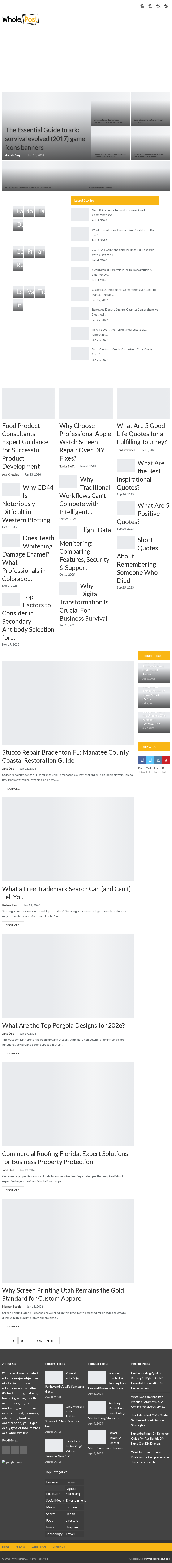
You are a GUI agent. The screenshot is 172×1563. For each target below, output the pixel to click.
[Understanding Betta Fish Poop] (128, 176)
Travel (70, 1534)
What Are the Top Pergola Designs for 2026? (63, 1025)
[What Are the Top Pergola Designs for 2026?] (68, 975)
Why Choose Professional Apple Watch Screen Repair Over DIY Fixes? (85, 442)
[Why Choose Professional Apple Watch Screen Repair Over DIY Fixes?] (85, 403)
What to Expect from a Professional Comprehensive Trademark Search (150, 1457)
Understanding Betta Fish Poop (100, 187)
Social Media (55, 1500)
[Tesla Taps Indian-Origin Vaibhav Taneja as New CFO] (54, 1445)
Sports (50, 1514)
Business (5, 801)
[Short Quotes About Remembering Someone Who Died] (126, 542)
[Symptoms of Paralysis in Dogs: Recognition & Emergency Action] (80, 274)
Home (5, 1546)
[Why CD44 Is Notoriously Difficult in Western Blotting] (11, 490)
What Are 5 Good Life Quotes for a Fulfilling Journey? (142, 433)
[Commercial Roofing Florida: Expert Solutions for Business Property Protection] (68, 1104)
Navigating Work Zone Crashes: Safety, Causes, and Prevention (28, 187)
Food (49, 1520)
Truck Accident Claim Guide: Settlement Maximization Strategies (149, 1420)
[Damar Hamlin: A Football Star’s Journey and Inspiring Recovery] (97, 1437)
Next (50, 1340)
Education (53, 1494)
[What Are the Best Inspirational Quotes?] (126, 465)
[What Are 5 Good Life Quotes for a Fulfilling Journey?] (143, 403)
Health (70, 1514)
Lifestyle (72, 1520)
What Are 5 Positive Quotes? (143, 513)
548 (39, 1340)
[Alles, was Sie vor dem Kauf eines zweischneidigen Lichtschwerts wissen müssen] (111, 109)
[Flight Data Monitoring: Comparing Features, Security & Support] (68, 532)
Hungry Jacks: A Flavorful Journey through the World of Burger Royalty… (109, 155)
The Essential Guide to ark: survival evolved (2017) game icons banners (45, 138)
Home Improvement (5, 665)
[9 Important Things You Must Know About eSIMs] (154, 697)
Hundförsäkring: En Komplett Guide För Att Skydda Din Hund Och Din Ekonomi (150, 1438)
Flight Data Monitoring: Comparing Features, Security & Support (85, 548)
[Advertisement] (86, 61)
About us (20, 1546)
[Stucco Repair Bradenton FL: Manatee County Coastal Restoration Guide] (68, 703)
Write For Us (39, 1546)
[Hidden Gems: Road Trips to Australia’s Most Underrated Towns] (154, 673)
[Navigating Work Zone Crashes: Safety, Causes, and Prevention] (44, 176)
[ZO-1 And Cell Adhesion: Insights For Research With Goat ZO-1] (80, 254)
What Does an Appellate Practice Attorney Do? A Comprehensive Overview (148, 1401)
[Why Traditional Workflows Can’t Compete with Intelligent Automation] (68, 481)
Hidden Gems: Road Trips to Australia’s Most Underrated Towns (153, 666)
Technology (54, 1534)
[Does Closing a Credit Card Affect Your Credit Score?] (80, 353)
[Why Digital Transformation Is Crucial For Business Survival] (68, 588)
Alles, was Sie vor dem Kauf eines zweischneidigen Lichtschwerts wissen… (109, 121)
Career (70, 1482)
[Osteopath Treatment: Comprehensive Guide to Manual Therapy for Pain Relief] (80, 294)
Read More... (13, 788)
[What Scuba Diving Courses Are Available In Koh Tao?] (80, 234)
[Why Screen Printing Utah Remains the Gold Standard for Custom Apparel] (68, 1241)
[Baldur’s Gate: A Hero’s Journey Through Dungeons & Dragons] (150, 109)
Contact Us (58, 1546)
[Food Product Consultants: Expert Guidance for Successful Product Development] (28, 403)
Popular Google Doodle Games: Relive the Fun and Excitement (75, 5)
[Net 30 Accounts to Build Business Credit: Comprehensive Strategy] (80, 214)
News (50, 1527)
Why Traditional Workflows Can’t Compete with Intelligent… (84, 495)
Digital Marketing (73, 1491)
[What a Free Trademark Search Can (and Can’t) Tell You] (68, 839)
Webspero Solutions (158, 1558)
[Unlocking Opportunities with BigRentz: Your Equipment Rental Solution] (150, 143)
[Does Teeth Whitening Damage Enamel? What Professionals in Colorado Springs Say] (11, 540)
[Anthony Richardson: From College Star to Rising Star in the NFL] (97, 1407)
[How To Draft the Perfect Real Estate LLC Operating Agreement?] (80, 333)
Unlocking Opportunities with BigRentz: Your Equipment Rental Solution (148, 155)
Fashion (71, 1507)
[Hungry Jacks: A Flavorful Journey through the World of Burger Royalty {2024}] (111, 143)
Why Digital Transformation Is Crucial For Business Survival (83, 602)
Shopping (72, 1527)
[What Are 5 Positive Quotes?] (126, 508)
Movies (51, 1507)
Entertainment (75, 1500)
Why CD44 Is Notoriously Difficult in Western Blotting (27, 503)
